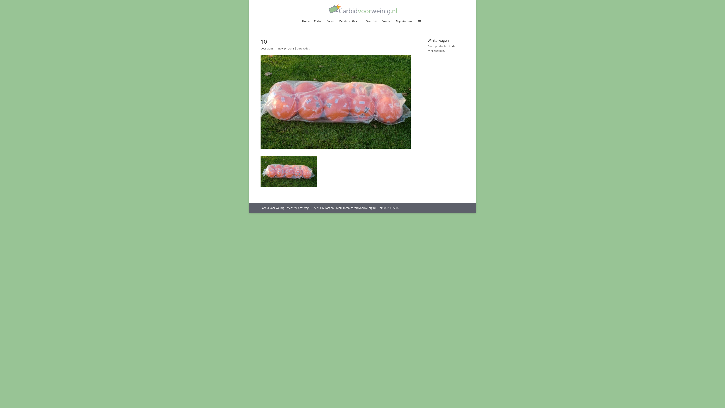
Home (306, 21)
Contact (387, 21)
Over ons (371, 21)
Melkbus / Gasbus (350, 21)
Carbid (318, 21)
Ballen (331, 21)
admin (271, 48)
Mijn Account (404, 21)
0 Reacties (303, 48)
